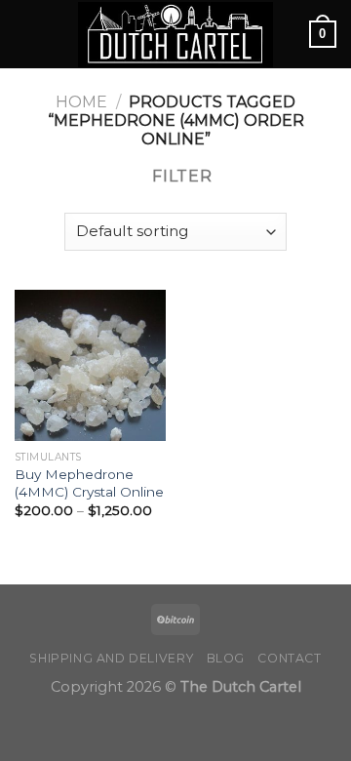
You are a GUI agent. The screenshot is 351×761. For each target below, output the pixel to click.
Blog (226, 658)
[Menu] (26, 34)
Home (81, 102)
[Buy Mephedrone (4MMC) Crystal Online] (90, 365)
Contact (289, 658)
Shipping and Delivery (111, 658)
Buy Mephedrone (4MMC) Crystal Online (89, 483)
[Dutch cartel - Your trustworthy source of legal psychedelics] (175, 34)
